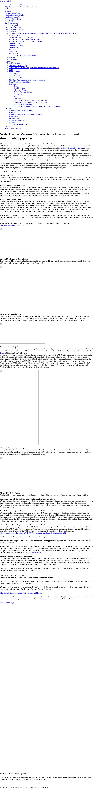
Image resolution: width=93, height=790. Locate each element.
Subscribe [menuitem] (17, 96)
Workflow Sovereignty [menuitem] (13, 19)
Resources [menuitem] (12, 84)
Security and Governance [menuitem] (14, 27)
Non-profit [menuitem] (13, 60)
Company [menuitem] (8, 108)
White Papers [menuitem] (18, 98)
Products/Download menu (72, 148)
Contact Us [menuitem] (9, 127)
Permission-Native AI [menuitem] (12, 17)
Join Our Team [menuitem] (14, 118)
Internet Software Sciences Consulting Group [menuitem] (25, 114)
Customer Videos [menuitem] (15, 43)
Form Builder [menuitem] (9, 21)
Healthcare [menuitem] (13, 53)
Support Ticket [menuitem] (14, 76)
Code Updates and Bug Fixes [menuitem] (19, 82)
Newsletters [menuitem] (18, 94)
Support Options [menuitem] (15, 74)
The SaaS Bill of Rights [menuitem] (13, 13)
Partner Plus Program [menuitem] (16, 120)
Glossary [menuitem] (8, 11)
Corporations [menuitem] (13, 47)
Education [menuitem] (12, 49)
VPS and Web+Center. (32, 553)
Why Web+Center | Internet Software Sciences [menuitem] (21, 7)
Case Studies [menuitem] (9, 31)
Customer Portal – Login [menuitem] (18, 66)
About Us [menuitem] (12, 112)
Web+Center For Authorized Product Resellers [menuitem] (25, 41)
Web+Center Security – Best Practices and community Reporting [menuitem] (37, 106)
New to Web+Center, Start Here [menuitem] (16, 5)
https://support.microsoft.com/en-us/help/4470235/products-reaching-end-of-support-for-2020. (33, 533)
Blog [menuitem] (15, 86)
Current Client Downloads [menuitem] (14, 29)
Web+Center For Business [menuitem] (23, 104)
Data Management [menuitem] (11, 23)
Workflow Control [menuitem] (11, 25)
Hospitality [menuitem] (13, 58)
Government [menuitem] (13, 51)
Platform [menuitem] (8, 9)
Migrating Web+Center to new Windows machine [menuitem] (27, 80)
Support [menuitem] (7, 62)
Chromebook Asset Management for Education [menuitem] (30, 102)
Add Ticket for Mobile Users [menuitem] (19, 78)
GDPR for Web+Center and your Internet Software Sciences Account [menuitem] (34, 68)
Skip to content (5, 1)
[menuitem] (15, 31)
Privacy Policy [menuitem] (14, 116)
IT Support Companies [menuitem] (17, 35)
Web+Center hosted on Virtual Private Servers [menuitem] (30, 100)
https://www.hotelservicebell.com (12, 225)
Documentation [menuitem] (14, 64)
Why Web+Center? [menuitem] (20, 90)
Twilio (2, 353)
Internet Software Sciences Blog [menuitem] (20, 110)
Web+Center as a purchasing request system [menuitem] (24, 39)
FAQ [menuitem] (11, 70)
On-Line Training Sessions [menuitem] (23, 92)
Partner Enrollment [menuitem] (20, 125)
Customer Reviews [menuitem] (16, 45)
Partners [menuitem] (12, 122)
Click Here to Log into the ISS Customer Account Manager (21, 593)
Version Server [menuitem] (14, 72)
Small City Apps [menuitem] (19, 88)
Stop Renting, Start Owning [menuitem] (14, 15)
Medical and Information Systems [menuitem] (26, 55)
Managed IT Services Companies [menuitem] (21, 37)
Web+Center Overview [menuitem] (13, 129)
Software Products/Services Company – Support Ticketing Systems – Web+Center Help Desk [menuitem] (42, 33)
